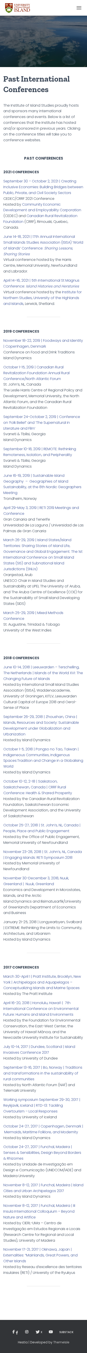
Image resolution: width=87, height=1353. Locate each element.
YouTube (51, 1332)
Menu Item (16, 1332)
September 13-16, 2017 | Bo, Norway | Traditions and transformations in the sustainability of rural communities (42, 1073)
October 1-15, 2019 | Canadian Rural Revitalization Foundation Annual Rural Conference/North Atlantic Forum (36, 373)
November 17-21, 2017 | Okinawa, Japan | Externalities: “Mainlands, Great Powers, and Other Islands (40, 1255)
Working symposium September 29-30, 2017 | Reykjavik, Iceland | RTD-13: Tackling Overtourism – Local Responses (41, 1105)
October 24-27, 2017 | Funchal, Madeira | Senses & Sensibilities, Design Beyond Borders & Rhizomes (42, 1152)
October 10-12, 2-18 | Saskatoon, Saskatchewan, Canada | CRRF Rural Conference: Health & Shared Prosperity (37, 787)
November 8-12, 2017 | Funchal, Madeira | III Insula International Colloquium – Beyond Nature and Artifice (39, 1211)
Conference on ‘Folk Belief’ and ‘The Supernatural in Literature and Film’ (41, 422)
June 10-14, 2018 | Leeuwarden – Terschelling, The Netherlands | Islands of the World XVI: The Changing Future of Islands (43, 673)
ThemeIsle (61, 1342)
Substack (66, 1332)
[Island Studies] (19, 7)
